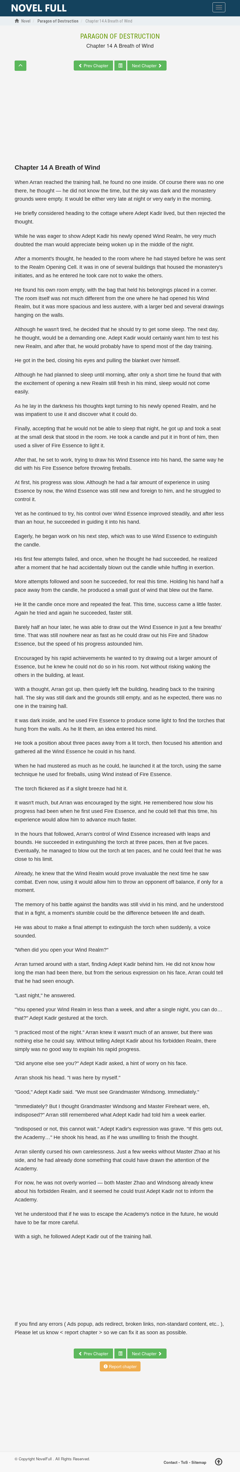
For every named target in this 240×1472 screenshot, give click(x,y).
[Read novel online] (39, 8)
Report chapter (122, 1366)
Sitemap (198, 1462)
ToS (184, 1462)
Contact (170, 1462)
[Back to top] (218, 1462)
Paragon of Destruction (120, 36)
